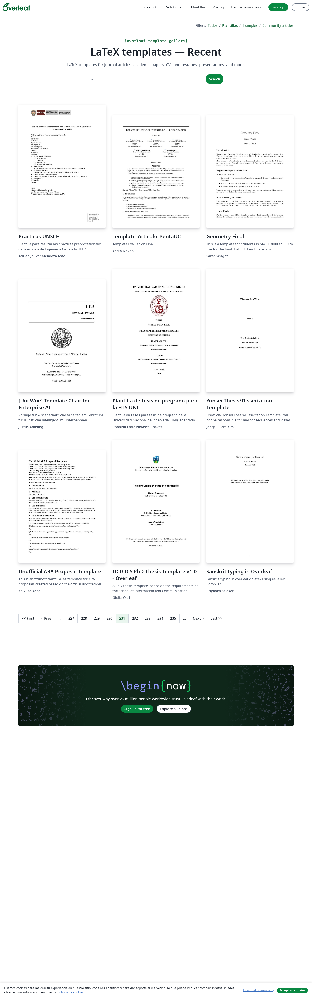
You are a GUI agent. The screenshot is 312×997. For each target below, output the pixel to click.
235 (173, 618)
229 (97, 618)
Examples (250, 25)
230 (109, 618)
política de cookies (71, 992)
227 (71, 618)
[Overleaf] (16, 7)
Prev (46, 618)
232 (135, 618)
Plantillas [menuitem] (198, 7)
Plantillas (230, 25)
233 (147, 618)
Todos (213, 25)
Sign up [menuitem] (278, 7)
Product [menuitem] (149, 7)
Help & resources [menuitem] (245, 7)
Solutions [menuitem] (173, 7)
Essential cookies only (258, 990)
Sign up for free (137, 708)
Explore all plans (173, 708)
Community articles (278, 25)
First (28, 618)
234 (160, 618)
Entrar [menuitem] (300, 7)
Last (216, 618)
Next (198, 618)
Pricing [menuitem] (218, 7)
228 (84, 618)
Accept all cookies (292, 990)
